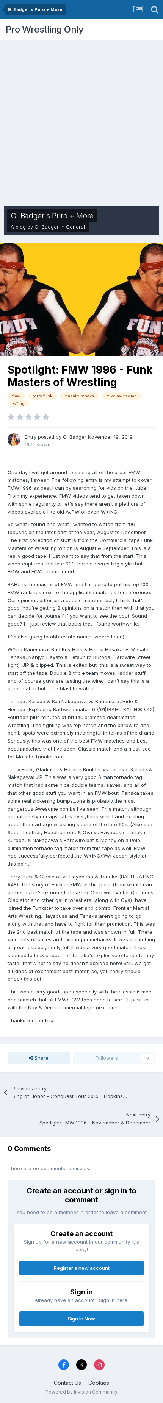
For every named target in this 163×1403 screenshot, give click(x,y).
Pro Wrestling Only (44, 29)
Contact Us (67, 1383)
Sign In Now (81, 1319)
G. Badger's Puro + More (52, 215)
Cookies (98, 1383)
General (75, 227)
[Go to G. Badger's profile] (14, 439)
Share (41, 1058)
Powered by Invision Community (81, 1392)
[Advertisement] (81, 121)
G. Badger (46, 227)
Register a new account (82, 1268)
